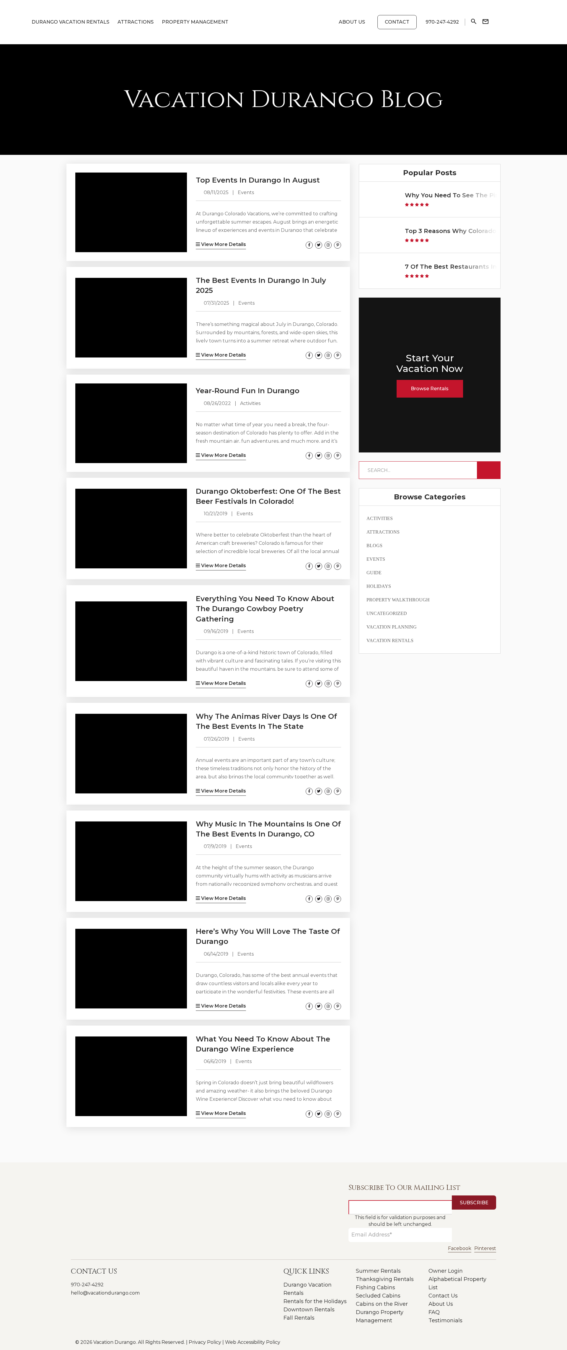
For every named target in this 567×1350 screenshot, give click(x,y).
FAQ (434, 1312)
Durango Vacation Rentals (70, 22)
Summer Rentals (378, 1271)
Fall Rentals (299, 1318)
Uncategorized (386, 613)
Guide (374, 572)
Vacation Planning (391, 626)
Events (375, 559)
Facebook (459, 1248)
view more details (223, 244)
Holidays (378, 586)
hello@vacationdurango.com (105, 1293)
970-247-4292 (87, 1284)
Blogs (374, 545)
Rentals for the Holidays (315, 1301)
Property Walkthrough (398, 599)
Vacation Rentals (389, 640)
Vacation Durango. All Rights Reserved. (138, 1342)
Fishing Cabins (375, 1287)
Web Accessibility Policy (252, 1342)
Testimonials (445, 1320)
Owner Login (445, 1271)
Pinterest (485, 1248)
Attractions (136, 22)
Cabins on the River (382, 1304)
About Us (352, 22)
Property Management (195, 22)
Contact (397, 22)
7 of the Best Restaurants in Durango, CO (471, 266)
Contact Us (443, 1295)
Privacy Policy (205, 1342)
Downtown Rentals (309, 1309)
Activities (379, 518)
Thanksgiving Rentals (385, 1279)
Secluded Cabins (378, 1295)
